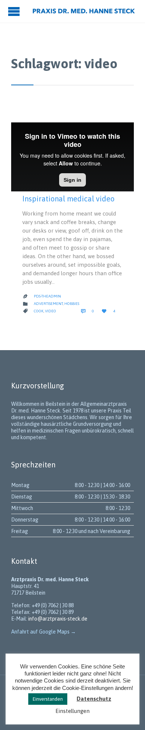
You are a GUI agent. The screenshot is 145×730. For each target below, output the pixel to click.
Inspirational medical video (68, 198)
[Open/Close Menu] (15, 11)
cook (39, 311)
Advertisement (48, 304)
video (50, 311)
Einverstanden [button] (48, 699)
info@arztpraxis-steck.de (57, 619)
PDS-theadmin (47, 296)
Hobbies (71, 304)
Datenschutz (94, 699)
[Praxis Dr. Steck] (84, 11)
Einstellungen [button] (72, 711)
